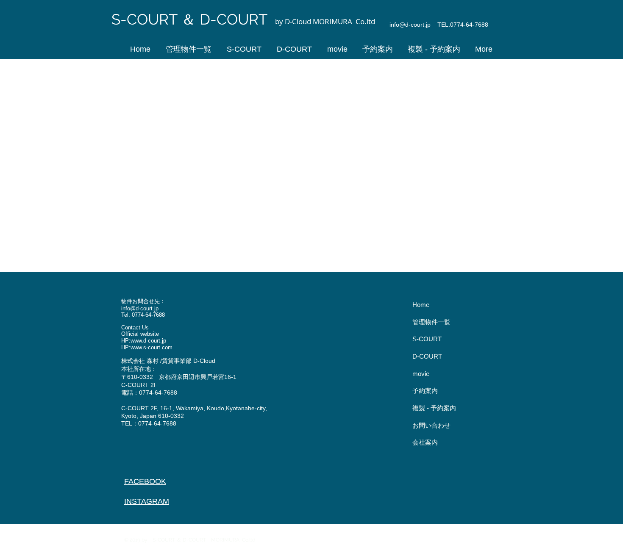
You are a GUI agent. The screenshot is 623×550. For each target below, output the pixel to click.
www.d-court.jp (148, 340)
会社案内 (425, 442)
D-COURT (427, 356)
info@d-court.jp (410, 24)
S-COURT (427, 339)
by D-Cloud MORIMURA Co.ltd (326, 21)
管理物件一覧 (431, 322)
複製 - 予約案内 (434, 408)
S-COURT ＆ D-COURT (191, 19)
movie (420, 373)
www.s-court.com (151, 347)
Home (420, 304)
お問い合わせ (431, 425)
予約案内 (425, 390)
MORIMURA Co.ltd (235, 540)
